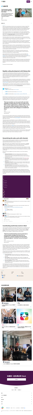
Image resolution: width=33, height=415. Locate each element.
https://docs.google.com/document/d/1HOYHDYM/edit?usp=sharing (13, 207)
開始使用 (28, 1)
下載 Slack (7, 407)
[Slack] (3, 1)
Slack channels (6, 82)
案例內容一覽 (3, 23)
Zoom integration (17, 117)
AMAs (13, 125)
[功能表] (31, 1)
